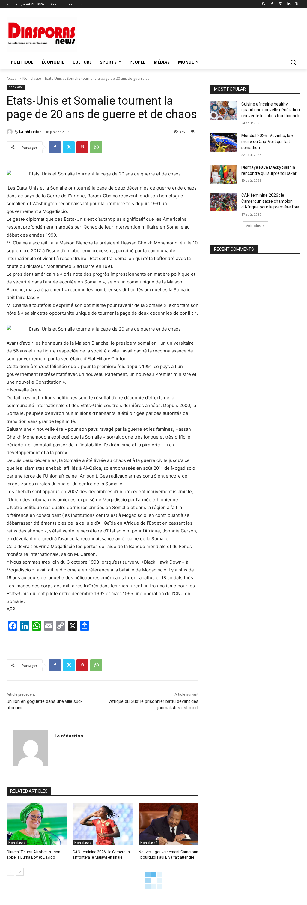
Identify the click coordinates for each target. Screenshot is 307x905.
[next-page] (20, 872)
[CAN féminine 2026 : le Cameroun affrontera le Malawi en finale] (103, 824)
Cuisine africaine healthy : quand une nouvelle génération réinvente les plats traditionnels (270, 110)
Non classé (31, 78)
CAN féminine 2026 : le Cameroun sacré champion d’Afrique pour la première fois (270, 201)
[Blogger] (263, 4)
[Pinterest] (82, 147)
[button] (293, 62)
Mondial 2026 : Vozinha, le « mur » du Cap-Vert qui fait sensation (267, 141)
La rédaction (30, 131)
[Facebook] (272, 4)
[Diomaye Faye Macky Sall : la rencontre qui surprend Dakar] (223, 174)
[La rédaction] (10, 132)
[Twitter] (297, 4)
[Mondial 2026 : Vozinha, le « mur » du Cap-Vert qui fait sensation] (223, 142)
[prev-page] (10, 872)
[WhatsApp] (96, 147)
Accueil (13, 78)
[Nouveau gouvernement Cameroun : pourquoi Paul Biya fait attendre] (168, 824)
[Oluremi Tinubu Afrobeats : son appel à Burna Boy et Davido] (37, 824)
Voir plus (253, 225)
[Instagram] (280, 4)
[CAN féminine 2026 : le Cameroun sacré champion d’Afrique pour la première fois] (223, 202)
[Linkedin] (288, 4)
